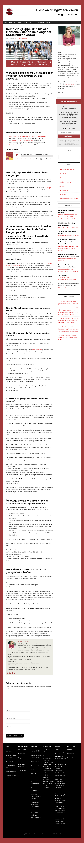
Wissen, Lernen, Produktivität (69, 199)
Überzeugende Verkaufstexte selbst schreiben (60, 821)
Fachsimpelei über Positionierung (68, 227)
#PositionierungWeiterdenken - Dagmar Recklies (16, 12)
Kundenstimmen (11, 771)
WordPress (56, 834)
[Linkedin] (10, 673)
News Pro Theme (35, 834)
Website (8, 726)
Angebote (12, 22)
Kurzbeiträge (64, 178)
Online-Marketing (65, 182)
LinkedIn (33, 773)
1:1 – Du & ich (22, 749)
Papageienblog (37, 349)
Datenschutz (71, 758)
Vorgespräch (22, 770)
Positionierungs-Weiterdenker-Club (22, 140)
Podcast (28, 22)
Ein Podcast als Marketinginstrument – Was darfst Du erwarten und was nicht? (60, 811)
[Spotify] (12, 673)
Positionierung (64, 190)
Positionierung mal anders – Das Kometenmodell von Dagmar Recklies (68, 248)
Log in (62, 834)
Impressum (70, 754)
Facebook (34, 769)
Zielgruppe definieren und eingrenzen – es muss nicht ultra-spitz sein (60, 783)
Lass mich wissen (70, 84)
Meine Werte (10, 761)
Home (5, 22)
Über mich (21, 22)
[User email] (14, 673)
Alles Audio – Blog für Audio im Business (36, 796)
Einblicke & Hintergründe (67, 169)
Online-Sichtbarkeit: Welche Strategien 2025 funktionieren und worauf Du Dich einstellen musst (68, 329)
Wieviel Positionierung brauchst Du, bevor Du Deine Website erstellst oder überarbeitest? (67, 217)
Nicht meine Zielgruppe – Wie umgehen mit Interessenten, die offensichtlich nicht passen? (68, 321)
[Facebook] (7, 673)
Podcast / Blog (35, 765)
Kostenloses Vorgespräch (17, 145)
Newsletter (40, 22)
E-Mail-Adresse (11, 718)
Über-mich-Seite (63, 288)
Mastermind (22, 754)
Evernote (63, 174)
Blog (34, 22)
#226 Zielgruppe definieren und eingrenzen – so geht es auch (27, 136)
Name (8, 710)
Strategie (63, 194)
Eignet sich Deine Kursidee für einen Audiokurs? (36, 815)
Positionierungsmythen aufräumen (68, 235)
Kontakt (48, 22)
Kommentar (9, 693)
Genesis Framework (47, 834)
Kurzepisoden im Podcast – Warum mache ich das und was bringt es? (68, 337)
